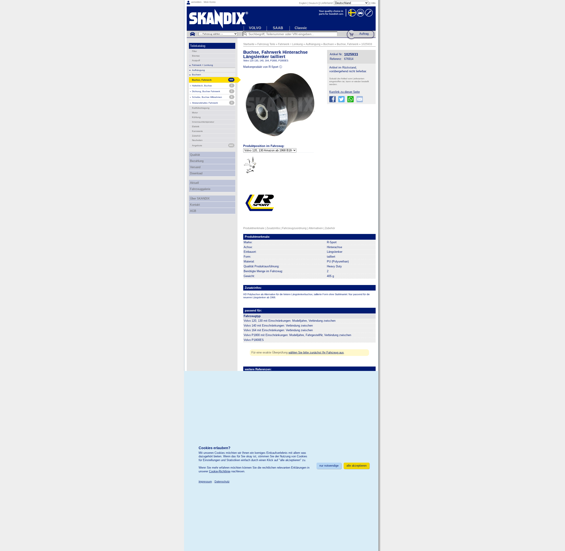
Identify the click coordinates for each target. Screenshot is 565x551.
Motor (195, 112)
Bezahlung (196, 161)
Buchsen (196, 74)
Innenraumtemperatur (203, 122)
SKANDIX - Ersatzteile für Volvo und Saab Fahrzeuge (281, 18)
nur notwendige (329, 465)
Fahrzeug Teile (266, 44)
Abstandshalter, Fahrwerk (205, 103)
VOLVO (255, 28)
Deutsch (313, 3)
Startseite (248, 44)
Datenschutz (222, 481)
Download (196, 173)
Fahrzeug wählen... (192, 34)
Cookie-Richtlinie (219, 471)
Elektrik (195, 126)
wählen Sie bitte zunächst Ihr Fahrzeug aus (316, 352)
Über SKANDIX (200, 198)
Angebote (197, 145)
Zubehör (196, 136)
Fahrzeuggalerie (200, 189)
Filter (194, 51)
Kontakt (195, 204)
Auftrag (364, 33)
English (303, 3)
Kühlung (196, 117)
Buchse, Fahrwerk (347, 44)
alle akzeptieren (357, 465)
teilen (332, 99)
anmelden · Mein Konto (203, 2)
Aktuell (194, 182)
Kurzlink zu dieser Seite (344, 91)
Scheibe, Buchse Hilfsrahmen (207, 97)
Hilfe (373, 3)
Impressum (205, 481)
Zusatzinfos (273, 228)
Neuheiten (197, 140)
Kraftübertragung (200, 108)
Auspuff (196, 60)
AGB (193, 211)
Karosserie (197, 131)
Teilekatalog (197, 46)
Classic (301, 28)
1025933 (366, 44)
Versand (195, 167)
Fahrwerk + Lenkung (202, 65)
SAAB (278, 28)
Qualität (195, 154)
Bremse (196, 56)
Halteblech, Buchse (202, 85)
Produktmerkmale (253, 228)
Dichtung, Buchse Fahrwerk (206, 91)
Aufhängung (198, 70)
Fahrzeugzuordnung (294, 228)
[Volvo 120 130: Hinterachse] (250, 165)
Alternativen (316, 228)
